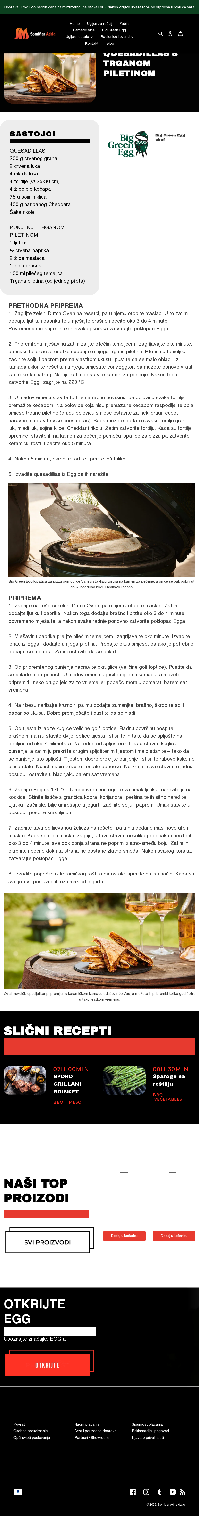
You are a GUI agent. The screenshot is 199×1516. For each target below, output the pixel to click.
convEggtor (120, 367)
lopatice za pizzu (141, 436)
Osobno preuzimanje (30, 1431)
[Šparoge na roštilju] (124, 1080)
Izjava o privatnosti (148, 1438)
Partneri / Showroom (92, 1438)
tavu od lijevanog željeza (61, 828)
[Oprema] (50, 1239)
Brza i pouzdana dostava (96, 1431)
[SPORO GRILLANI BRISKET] (25, 1080)
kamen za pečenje (80, 436)
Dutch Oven (61, 313)
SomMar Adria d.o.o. (172, 1504)
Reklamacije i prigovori (150, 1431)
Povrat (19, 1424)
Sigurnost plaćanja (147, 1424)
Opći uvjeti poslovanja (31, 1438)
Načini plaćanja (87, 1424)
